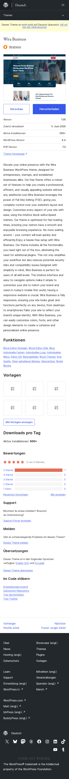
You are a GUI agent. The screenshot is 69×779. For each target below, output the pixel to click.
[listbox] (34, 398)
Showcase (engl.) (47, 643)
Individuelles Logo (36, 352)
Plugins (40, 654)
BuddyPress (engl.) (16, 718)
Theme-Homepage (14, 153)
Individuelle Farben (13, 352)
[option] (12, 389)
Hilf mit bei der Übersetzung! (45, 25)
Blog (51, 348)
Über (6, 643)
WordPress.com (14, 700)
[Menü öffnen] (63, 5)
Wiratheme (15, 46)
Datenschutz (11, 660)
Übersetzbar (48, 361)
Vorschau (16, 109)
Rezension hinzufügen (15, 494)
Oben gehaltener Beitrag (26, 361)
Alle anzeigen (58, 494)
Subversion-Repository (16, 590)
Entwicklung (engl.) (15, 683)
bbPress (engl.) (14, 712)
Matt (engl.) (12, 706)
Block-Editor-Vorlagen (15, 348)
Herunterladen (49, 109)
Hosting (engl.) (12, 654)
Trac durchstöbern (13, 594)
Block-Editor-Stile (38, 348)
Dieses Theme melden (15, 542)
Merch (41, 689)
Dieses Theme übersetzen (18, 570)
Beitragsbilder (30, 356)
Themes (7, 15)
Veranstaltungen (46, 677)
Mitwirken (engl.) (46, 671)
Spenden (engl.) (47, 683)
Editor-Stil (16, 356)
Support (8, 677)
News (6, 649)
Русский (39, 563)
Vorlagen (41, 660)
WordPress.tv (13, 689)
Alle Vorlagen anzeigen (19, 422)
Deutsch (16, 733)
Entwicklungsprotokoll (15, 586)
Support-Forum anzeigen (17, 520)
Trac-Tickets (10, 598)
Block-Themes (48, 356)
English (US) (22, 563)
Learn (6, 671)
